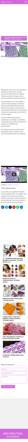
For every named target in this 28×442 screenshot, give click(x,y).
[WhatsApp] (17, 207)
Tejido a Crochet (6, 2)
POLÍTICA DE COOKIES (9, 433)
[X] (10, 207)
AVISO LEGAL (13, 434)
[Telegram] (21, 207)
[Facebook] (2, 207)
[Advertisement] (14, 20)
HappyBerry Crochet (13, 185)
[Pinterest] (14, 207)
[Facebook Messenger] (6, 207)
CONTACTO (20, 434)
